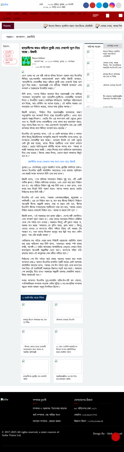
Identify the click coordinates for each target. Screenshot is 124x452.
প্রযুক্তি (72, 14)
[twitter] (92, 5)
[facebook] (86, 5)
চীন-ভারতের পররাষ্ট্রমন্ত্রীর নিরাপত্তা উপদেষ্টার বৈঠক (112, 97)
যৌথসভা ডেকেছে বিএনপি (65, 319)
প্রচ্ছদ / (9, 36)
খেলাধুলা (56, 14)
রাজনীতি (16, 14)
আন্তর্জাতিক (34, 14)
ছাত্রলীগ (8, 52)
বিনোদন (64, 14)
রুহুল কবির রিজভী (9, 61)
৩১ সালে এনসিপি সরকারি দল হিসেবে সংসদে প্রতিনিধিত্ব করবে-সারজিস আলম (66, 349)
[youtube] (112, 5)
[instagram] (99, 5)
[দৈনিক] (4, 4)
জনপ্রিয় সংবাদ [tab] (112, 46)
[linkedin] (105, 5)
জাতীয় (9, 14)
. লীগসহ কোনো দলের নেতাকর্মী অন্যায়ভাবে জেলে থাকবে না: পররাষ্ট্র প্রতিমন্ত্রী (34, 349)
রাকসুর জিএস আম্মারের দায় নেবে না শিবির (111, 75)
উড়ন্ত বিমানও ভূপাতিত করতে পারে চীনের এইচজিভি (66, 25)
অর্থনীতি (24, 14)
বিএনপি (7, 56)
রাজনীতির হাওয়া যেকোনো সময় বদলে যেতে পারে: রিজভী (51, 161)
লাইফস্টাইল (7, 19)
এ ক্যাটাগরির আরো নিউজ (33, 297)
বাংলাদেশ (20, 36)
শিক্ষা (79, 14)
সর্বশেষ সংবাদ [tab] (94, 46)
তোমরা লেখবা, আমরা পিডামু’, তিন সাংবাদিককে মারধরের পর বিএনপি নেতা (112, 65)
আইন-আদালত (46, 14)
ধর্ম (84, 14)
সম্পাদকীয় (16, 19)
